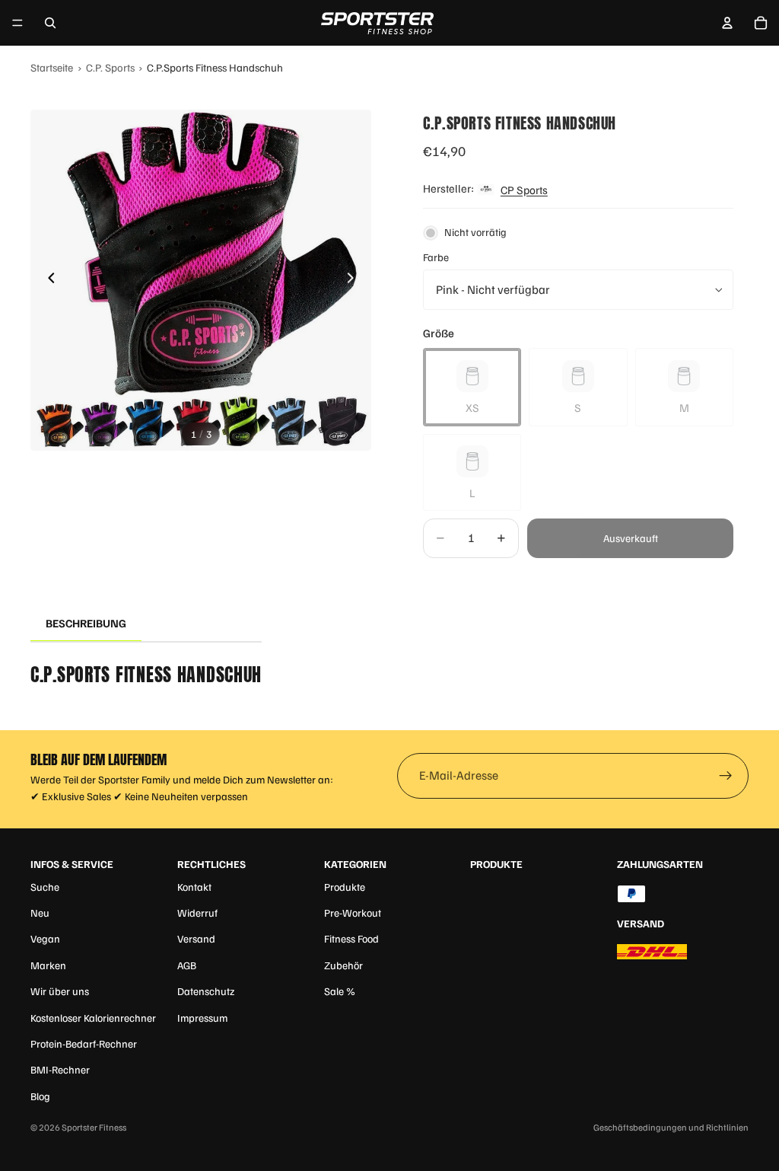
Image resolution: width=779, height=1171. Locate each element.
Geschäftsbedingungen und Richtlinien (671, 1127)
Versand (196, 938)
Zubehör (343, 965)
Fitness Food (351, 938)
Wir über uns (59, 990)
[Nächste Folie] (354, 280)
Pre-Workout (352, 912)
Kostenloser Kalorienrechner (93, 1017)
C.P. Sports (110, 67)
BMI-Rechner (60, 1069)
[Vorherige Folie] (47, 280)
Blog (40, 1096)
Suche (44, 886)
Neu (39, 912)
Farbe (436, 256)
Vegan (45, 938)
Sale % (339, 990)
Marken (48, 965)
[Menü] (17, 22)
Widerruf (197, 912)
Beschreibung (86, 623)
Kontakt (194, 886)
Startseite (51, 67)
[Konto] (727, 23)
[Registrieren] (726, 776)
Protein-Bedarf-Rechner (83, 1043)
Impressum (202, 1017)
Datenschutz (205, 990)
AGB (186, 965)
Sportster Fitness (94, 1127)
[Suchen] (50, 23)
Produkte (344, 886)
